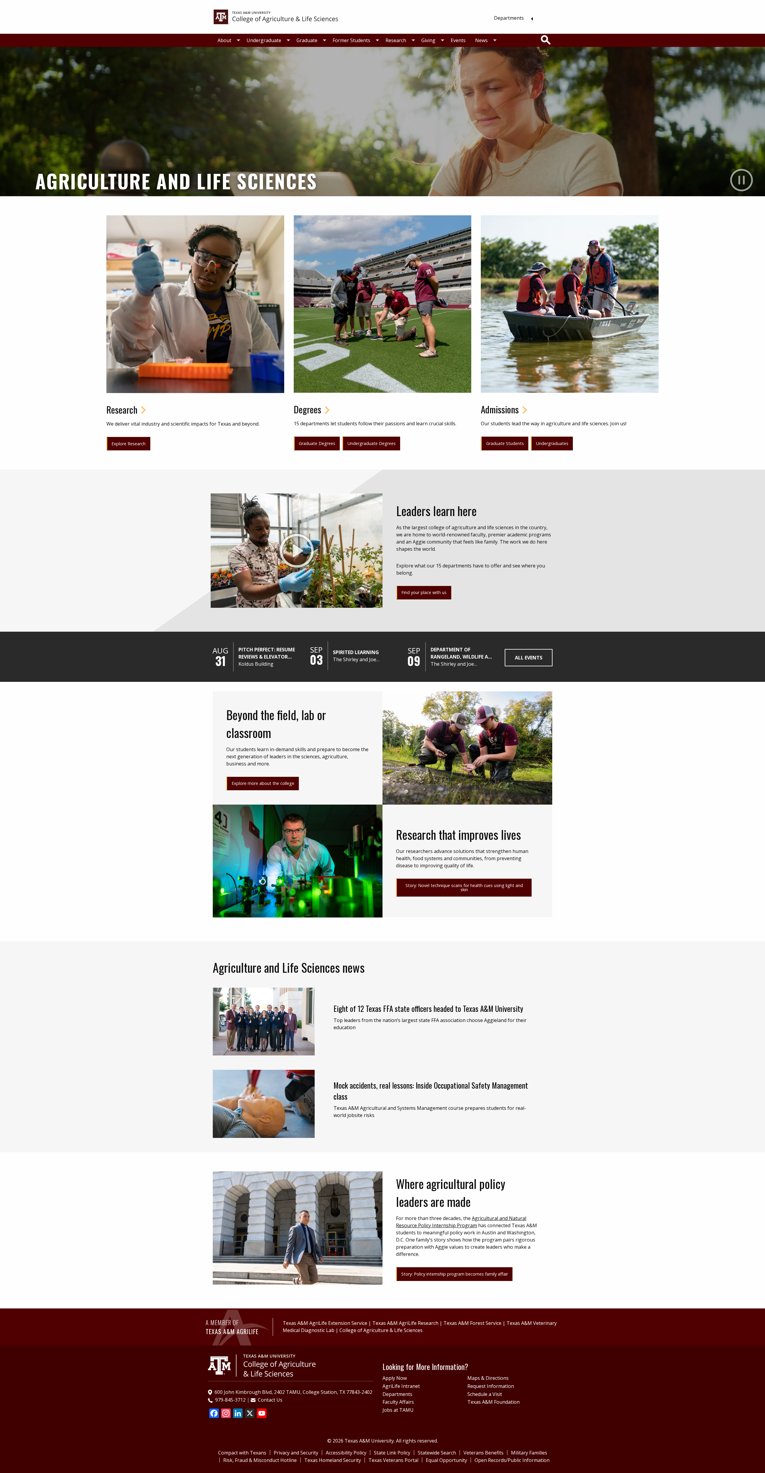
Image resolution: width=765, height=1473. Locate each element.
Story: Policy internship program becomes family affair (454, 1274)
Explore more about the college (263, 783)
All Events (528, 657)
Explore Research (128, 443)
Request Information (490, 1386)
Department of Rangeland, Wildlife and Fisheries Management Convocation (463, 653)
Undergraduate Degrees (372, 443)
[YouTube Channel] (262, 1413)
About (224, 40)
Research (395, 40)
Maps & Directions (488, 1378)
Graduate (306, 40)
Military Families (529, 1452)
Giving (428, 40)
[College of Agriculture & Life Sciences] (275, 16)
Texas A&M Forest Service (472, 1323)
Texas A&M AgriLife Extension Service (325, 1323)
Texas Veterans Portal (393, 1460)
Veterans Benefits (483, 1452)
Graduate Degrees (317, 443)
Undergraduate (264, 40)
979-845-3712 (230, 1400)
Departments (509, 18)
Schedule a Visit (484, 1394)
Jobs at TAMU (398, 1410)
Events (458, 40)
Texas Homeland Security (332, 1460)
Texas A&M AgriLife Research (405, 1323)
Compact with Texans (242, 1452)
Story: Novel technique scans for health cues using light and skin (464, 887)
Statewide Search (437, 1452)
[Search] (545, 40)
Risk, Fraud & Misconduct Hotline (260, 1460)
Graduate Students (505, 443)
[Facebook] (214, 1413)
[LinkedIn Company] (238, 1413)
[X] (250, 1413)
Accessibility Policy (346, 1452)
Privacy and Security (296, 1452)
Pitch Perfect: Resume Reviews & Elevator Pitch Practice (266, 653)
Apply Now (394, 1378)
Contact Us (270, 1400)
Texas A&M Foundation (493, 1402)
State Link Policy (392, 1452)
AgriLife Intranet (401, 1386)
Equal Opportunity (446, 1460)
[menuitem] (511, 18)
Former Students (351, 40)
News (481, 40)
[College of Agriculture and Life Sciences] (262, 1365)
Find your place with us (423, 592)
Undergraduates (552, 443)
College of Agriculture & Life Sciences (381, 1330)
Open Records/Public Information (512, 1460)
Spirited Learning (356, 652)
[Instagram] (226, 1413)
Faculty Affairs (398, 1402)
